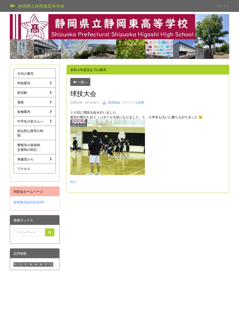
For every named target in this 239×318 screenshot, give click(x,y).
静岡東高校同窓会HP (29, 202)
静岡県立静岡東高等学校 (41, 6)
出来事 (139, 102)
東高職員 (113, 102)
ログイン (222, 5)
